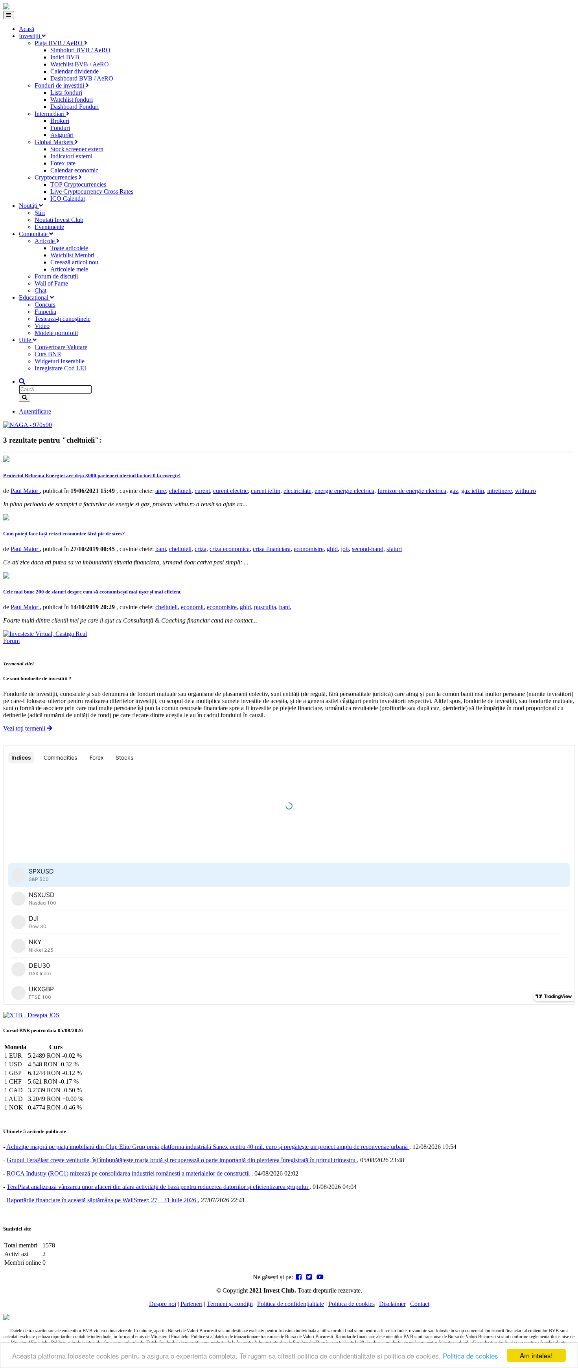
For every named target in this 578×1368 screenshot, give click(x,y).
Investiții (30, 36)
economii (192, 607)
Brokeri (59, 120)
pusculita (265, 607)
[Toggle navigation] (8, 15)
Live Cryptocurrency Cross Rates (91, 191)
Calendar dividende (74, 71)
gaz (453, 490)
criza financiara (272, 549)
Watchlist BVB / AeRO (79, 64)
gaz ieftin (472, 490)
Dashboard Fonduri (74, 106)
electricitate (297, 490)
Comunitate (34, 234)
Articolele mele (69, 269)
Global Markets (55, 142)
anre (160, 490)
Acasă (26, 29)
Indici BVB (64, 57)
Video (42, 325)
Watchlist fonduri (71, 99)
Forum (11, 640)
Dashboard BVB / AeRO (81, 78)
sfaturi (394, 549)
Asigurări (62, 135)
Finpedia (45, 311)
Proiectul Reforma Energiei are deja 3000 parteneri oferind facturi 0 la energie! (91, 475)
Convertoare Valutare (61, 347)
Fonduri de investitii (60, 85)
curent (202, 490)
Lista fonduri (66, 92)
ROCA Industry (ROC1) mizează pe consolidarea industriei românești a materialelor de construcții (129, 1173)
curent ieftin (265, 490)
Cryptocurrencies (57, 177)
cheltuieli (180, 490)
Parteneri (191, 1303)
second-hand (367, 549)
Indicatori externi (71, 156)
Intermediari (50, 113)
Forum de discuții (56, 276)
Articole (45, 241)
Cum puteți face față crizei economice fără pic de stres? (64, 534)
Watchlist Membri (72, 255)
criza (200, 549)
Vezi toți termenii (25, 728)
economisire (309, 549)
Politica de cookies (470, 1356)
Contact (419, 1303)
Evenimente (49, 226)
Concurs (45, 304)
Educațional (34, 297)
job (345, 549)
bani (160, 549)
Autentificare (35, 411)
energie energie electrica (344, 490)
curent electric (230, 490)
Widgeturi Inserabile (60, 361)
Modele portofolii (56, 333)
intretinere (499, 490)
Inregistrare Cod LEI (60, 368)
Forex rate (62, 163)
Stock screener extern (76, 149)
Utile (26, 340)
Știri (40, 212)
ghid (332, 549)
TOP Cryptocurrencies (78, 184)
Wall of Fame (51, 283)
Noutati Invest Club (59, 219)
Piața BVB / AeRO (59, 43)
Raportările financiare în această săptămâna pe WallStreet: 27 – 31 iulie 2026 (102, 1200)
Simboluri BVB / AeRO (80, 50)
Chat (40, 290)
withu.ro (525, 490)
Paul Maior (25, 490)
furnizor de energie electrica (411, 490)
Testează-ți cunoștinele (62, 318)
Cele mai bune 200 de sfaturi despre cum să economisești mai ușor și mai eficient (91, 592)
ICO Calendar (67, 198)
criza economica (230, 549)
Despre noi (162, 1303)
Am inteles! (536, 1355)
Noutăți (29, 205)
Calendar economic (74, 170)
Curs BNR (48, 354)
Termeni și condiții (230, 1303)
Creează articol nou (74, 262)
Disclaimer (392, 1303)
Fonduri (60, 128)
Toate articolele (69, 248)
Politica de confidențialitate (290, 1303)
